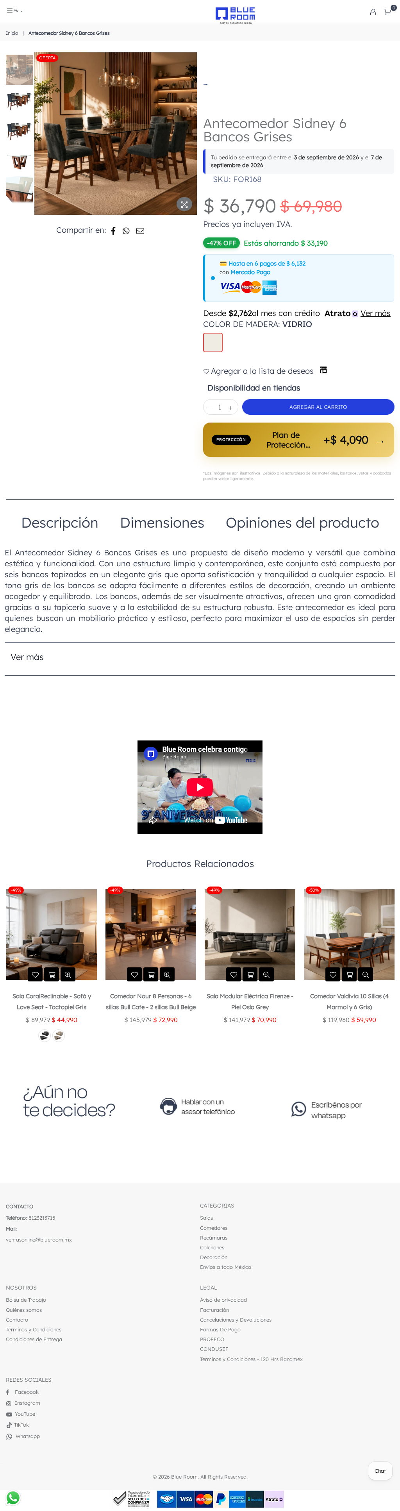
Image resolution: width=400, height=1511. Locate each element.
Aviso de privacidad (223, 1300)
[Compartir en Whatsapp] (126, 230)
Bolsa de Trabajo (26, 1300)
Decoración (213, 1257)
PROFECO (212, 1339)
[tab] (59, 523)
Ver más (27, 656)
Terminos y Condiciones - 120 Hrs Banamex (251, 1359)
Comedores (213, 1228)
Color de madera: (257, 324)
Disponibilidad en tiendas (252, 387)
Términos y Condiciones (33, 1329)
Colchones (212, 1247)
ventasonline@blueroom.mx (39, 1239)
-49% (16, 890)
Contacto (17, 1320)
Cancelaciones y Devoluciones (235, 1320)
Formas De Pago (220, 1329)
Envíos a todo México (225, 1267)
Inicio (12, 33)
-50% (214, 890)
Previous (41, 134)
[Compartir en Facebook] (113, 230)
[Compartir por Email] (140, 230)
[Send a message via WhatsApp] (13, 1498)
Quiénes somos (24, 1310)
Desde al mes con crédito (297, 313)
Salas (206, 1218)
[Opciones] (373, 12)
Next (191, 130)
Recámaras (213, 1237)
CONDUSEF (214, 1349)
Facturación (214, 1310)
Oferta (47, 58)
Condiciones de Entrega (34, 1339)
